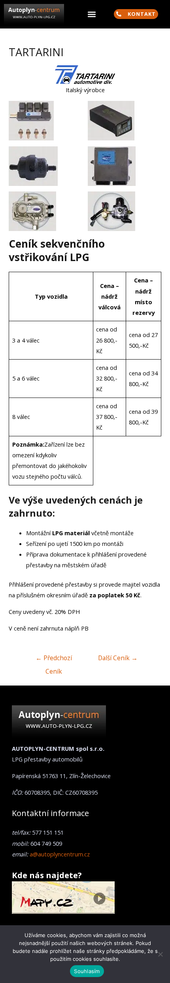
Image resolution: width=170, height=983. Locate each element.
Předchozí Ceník (54, 659)
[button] (91, 14)
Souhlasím (87, 971)
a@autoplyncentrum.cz (60, 854)
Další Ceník (118, 657)
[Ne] (160, 954)
